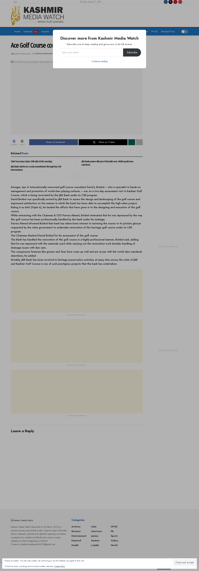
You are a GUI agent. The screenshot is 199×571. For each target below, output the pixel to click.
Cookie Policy (60, 566)
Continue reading (99, 61)
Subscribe (132, 52)
